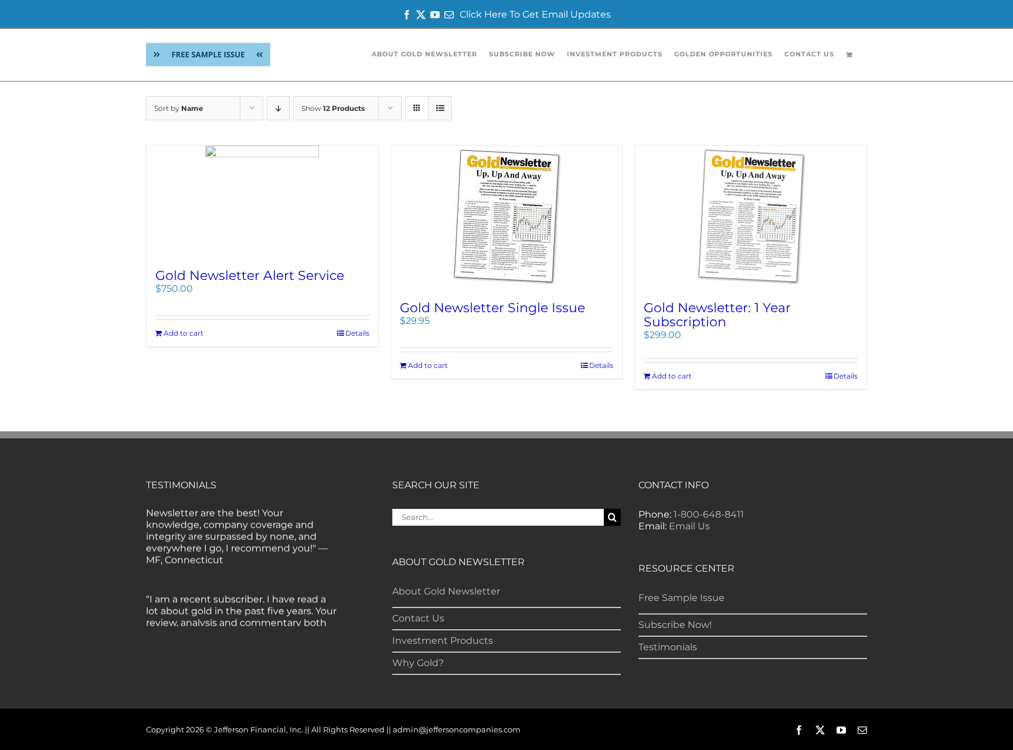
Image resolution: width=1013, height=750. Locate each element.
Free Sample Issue (681, 597)
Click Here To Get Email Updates (535, 14)
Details (357, 333)
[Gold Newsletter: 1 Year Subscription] (750, 217)
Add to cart (183, 333)
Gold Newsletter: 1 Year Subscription (717, 315)
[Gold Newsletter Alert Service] (262, 201)
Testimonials (667, 647)
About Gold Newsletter (446, 591)
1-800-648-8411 (709, 514)
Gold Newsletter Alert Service (249, 275)
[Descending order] (278, 108)
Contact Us (418, 618)
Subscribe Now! (675, 624)
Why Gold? (418, 662)
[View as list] (440, 108)
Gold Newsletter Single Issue (492, 308)
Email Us (689, 526)
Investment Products (442, 640)
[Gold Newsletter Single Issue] (507, 217)
